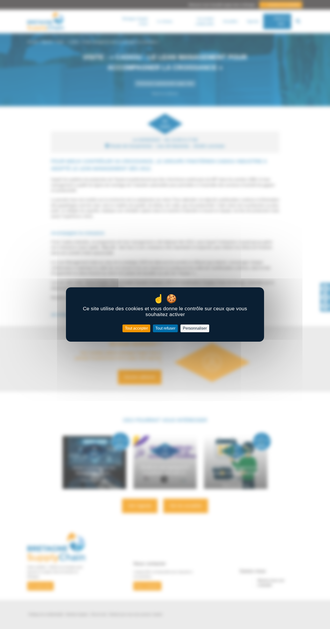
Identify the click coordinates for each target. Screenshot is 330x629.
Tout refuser (165, 328)
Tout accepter (136, 328)
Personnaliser (195, 328)
